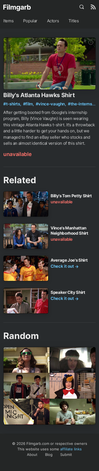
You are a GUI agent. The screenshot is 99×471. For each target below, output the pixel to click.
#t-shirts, (12, 103)
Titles (73, 20)
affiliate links (71, 449)
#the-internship (83, 103)
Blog (49, 454)
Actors (53, 20)
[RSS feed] (93, 6)
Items (8, 20)
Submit (66, 454)
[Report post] (90, 42)
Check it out (65, 266)
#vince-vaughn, (51, 103)
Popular (30, 20)
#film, (29, 103)
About (32, 454)
